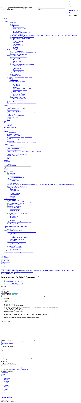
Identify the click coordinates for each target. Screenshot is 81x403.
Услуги (6, 105)
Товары (6, 21)
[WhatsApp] (13, 294)
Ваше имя (4, 321)
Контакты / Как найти (10, 127)
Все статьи (3, 256)
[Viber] (10, 294)
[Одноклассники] (4, 294)
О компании (7, 122)
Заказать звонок (73, 15)
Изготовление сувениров (14, 111)
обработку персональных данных (19, 369)
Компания (3, 375)
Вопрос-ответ (7, 391)
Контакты (6, 382)
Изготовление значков (13, 110)
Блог (5, 392)
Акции (6, 121)
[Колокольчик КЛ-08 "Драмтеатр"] (13, 281)
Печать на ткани (11, 114)
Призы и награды (11, 22)
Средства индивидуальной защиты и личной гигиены (21, 103)
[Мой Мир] (6, 294)
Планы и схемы (5, 259)
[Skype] (15, 294)
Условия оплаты (8, 385)
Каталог (6, 131)
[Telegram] (17, 294)
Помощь (3, 374)
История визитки (5, 262)
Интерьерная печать (12, 117)
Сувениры (10, 78)
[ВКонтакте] (2, 294)
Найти (5, 169)
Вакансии (9, 125)
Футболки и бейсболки (13, 50)
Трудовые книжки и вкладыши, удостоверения (19, 77)
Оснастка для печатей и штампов (16, 81)
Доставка (6, 386)
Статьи (6, 389)
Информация (4, 372)
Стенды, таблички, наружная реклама (17, 115)
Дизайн (9, 118)
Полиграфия (10, 107)
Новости (9, 124)
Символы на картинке (7, 340)
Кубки (8, 120)
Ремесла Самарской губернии (15, 55)
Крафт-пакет (10, 101)
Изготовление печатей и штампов (16, 108)
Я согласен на (15, 369)
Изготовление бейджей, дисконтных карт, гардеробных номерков (24, 112)
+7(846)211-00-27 (6, 397)
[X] (8, 294)
